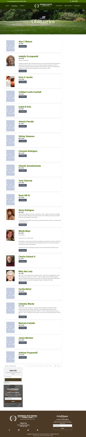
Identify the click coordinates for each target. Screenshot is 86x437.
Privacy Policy (36, 435)
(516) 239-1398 (22, 1)
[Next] (61, 366)
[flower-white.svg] (19, 430)
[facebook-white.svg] (9, 430)
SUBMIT (13, 379)
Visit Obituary (23, 46)
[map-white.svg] (28, 430)
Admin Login (50, 435)
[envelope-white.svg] (37, 430)
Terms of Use (43, 435)
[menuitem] (8, 6)
